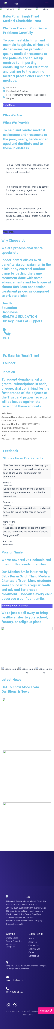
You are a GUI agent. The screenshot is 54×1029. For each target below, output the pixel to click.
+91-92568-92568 (14, 992)
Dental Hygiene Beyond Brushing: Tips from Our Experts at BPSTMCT (26, 841)
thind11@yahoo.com (15, 980)
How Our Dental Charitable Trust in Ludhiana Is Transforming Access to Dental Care (26, 739)
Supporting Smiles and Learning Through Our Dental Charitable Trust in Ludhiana (24, 791)
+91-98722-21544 (11, 345)
